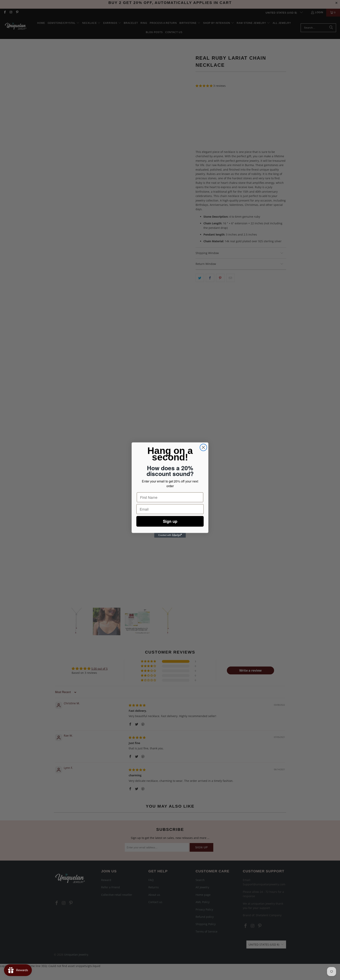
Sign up (170, 517)
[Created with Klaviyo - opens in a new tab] (170, 535)
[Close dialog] (203, 447)
